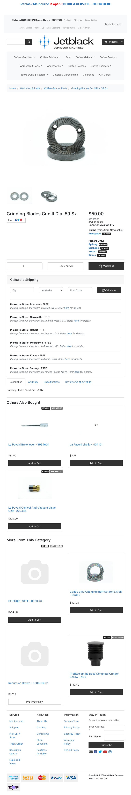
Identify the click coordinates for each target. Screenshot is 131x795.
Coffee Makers (84, 57)
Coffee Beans (107, 57)
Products (67, 20)
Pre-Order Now (34, 701)
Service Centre (69, 28)
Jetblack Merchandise (65, 74)
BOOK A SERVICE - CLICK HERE (87, 4)
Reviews (70, 381)
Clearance (88, 74)
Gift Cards (105, 74)
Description (16, 381)
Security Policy (72, 733)
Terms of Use (71, 721)
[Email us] (91, 752)
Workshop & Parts (30, 65)
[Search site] (28, 42)
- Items (112, 41)
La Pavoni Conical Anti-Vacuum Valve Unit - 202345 (32, 509)
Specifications (52, 381)
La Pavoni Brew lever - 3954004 (28, 444)
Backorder (65, 266)
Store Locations (53, 28)
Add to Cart (34, 463)
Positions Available (42, 751)
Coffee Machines (23, 57)
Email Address (96, 728)
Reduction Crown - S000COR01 (28, 683)
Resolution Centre (15, 751)
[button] (113, 24)
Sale (68, 57)
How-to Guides (25, 28)
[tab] (16, 381)
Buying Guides (91, 20)
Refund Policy (71, 749)
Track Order (16, 743)
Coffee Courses (77, 65)
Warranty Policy (69, 742)
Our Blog (41, 727)
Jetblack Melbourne (34, 4)
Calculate (110, 290)
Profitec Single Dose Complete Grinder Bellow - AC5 (94, 675)
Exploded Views (84, 28)
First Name (95, 736)
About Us (78, 20)
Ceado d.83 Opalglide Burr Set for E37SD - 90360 (96, 593)
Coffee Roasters (100, 65)
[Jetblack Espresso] (65, 42)
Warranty (33, 381)
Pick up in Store (14, 735)
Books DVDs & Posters (33, 74)
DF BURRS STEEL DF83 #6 (25, 601)
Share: (11, 220)
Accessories (54, 65)
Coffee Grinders (49, 57)
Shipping (14, 727)
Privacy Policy (72, 727)
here (66, 307)
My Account (16, 721)
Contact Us (39, 28)
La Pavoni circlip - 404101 (86, 444)
